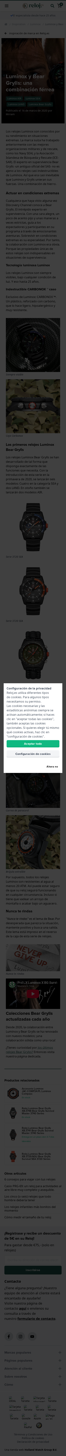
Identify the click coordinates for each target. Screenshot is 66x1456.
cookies (16, 697)
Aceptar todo (33, 744)
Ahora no (52, 767)
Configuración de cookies (33, 754)
